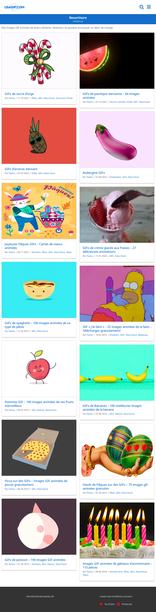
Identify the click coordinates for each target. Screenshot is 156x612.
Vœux (69, 252)
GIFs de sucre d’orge (19, 94)
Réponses (143, 334)
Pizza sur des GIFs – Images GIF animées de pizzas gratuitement (36, 483)
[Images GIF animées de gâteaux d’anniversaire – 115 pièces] (117, 530)
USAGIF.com (78, 21)
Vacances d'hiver (64, 98)
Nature (40, 410)
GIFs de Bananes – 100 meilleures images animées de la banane (112, 408)
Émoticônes (115, 177)
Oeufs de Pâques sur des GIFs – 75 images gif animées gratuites (115, 486)
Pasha (12, 98)
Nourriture (49, 98)
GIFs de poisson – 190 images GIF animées (35, 560)
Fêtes (34, 98)
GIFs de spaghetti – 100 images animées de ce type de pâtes (37, 325)
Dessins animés (118, 101)
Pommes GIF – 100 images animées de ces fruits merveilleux (39, 404)
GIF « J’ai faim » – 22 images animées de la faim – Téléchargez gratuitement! (117, 329)
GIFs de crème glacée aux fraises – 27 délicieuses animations (109, 250)
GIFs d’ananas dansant (21, 169)
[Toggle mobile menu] (149, 7)
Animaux (36, 252)
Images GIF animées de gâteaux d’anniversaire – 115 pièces (117, 565)
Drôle (129, 101)
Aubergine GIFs (94, 173)
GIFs (40, 98)
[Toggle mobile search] (142, 7)
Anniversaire (116, 571)
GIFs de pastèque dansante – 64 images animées (111, 96)
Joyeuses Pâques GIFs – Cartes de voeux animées (33, 246)
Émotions (114, 334)
